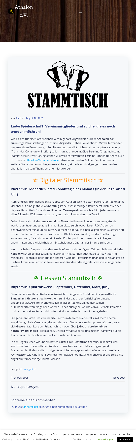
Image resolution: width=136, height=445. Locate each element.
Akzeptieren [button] (125, 439)
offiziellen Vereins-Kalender (43, 160)
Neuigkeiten (29, 369)
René (18, 118)
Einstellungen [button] (105, 439)
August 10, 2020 (34, 118)
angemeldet (30, 407)
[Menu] (80, 11)
